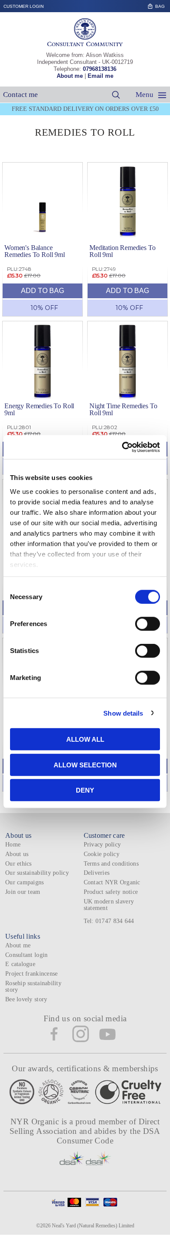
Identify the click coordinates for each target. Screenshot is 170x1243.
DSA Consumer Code (108, 1135)
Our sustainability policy (37, 873)
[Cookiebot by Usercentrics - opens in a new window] (122, 447)
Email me (100, 76)
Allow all (85, 739)
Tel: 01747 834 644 (109, 921)
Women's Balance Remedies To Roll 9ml (34, 251)
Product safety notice (111, 892)
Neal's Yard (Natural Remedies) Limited (93, 1226)
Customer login (23, 6)
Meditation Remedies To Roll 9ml (122, 251)
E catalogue (20, 964)
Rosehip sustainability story (33, 986)
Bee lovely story (26, 999)
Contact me (20, 94)
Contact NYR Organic (112, 882)
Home (12, 844)
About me (70, 76)
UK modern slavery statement (109, 904)
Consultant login (26, 955)
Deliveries (97, 873)
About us (16, 854)
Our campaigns (24, 882)
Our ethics (18, 863)
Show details (123, 712)
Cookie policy (102, 854)
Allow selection (85, 764)
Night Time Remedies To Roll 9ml (123, 409)
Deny (85, 790)
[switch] (147, 624)
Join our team (23, 892)
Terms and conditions (111, 863)
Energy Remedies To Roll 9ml (39, 409)
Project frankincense (31, 973)
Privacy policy (102, 844)
